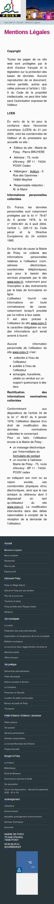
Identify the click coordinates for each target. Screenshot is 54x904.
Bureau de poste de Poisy (16, 703)
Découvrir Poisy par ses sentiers (19, 590)
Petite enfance (10, 722)
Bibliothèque (10, 768)
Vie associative (11, 784)
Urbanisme (9, 805)
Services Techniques (13, 821)
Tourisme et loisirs (12, 601)
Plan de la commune (13, 595)
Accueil (20, 22)
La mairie (8, 625)
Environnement (11, 811)
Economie (8, 827)
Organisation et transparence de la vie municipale (27, 636)
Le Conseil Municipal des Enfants (19, 743)
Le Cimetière (10, 687)
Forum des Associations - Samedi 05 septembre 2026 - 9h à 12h (26, 791)
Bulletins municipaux (13, 641)
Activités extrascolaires (14, 738)
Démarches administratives (16, 671)
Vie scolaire (9, 727)
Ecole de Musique (12, 773)
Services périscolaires (14, 732)
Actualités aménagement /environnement (23, 816)
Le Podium (9, 762)
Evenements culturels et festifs (18, 778)
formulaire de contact (26, 456)
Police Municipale (12, 676)
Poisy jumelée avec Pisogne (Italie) (20, 606)
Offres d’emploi (11, 657)
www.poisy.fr (15, 281)
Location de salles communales (18, 697)
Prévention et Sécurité (14, 692)
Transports (9, 708)
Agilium (34, 171)
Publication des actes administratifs (20, 630)
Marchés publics (11, 652)
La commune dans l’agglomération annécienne (25, 646)
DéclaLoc (8, 611)
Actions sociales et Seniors (16, 681)
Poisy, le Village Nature (14, 585)
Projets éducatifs (11, 749)
